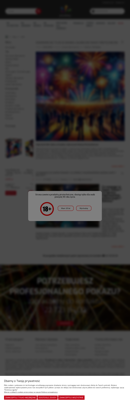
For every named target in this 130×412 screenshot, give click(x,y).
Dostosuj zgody (47, 397)
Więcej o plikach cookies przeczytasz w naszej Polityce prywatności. (31, 392)
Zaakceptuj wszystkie (71, 397)
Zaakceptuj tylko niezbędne (20, 397)
